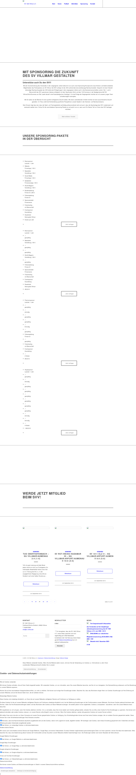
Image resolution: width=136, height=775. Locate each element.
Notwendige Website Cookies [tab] (8, 696)
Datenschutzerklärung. (30, 669)
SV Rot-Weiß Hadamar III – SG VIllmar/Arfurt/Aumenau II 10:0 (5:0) (69, 557)
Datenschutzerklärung (65, 640)
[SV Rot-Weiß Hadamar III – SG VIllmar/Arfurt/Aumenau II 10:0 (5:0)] (68, 537)
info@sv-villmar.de (28, 629)
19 (32, 601)
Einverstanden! (42, 669)
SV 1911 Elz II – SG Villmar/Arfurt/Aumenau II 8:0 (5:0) (101, 556)
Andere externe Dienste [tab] (7, 727)
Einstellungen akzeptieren (8, 771)
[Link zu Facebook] (105, 3)
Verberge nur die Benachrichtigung (26, 771)
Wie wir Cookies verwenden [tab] (8, 682)
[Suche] (98, 3)
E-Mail (56, 623)
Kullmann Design (64, 658)
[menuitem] (53, 3)
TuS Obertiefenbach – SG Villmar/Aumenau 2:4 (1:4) (36, 556)
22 (43, 601)
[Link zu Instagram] (111, 3)
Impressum (40, 658)
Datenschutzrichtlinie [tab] (6, 761)
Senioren (36, 551)
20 (35, 601)
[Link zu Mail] (108, 3)
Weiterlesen (36, 584)
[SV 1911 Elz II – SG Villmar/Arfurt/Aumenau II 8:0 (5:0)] (100, 537)
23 (47, 601)
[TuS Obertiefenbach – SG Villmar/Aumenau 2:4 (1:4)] (36, 537)
